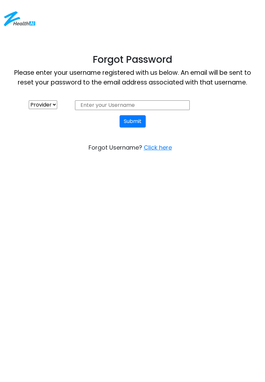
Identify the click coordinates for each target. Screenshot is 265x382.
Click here (158, 147)
